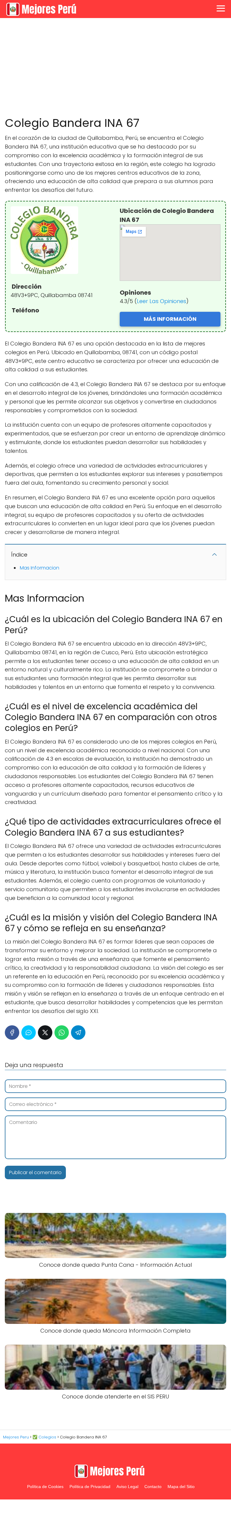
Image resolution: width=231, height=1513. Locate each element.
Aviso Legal (127, 1486)
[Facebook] (12, 1032)
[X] (45, 1032)
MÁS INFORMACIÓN (170, 319)
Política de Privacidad (89, 1486)
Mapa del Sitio (181, 1486)
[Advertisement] (115, 67)
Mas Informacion (39, 567)
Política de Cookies (45, 1486)
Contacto (153, 1486)
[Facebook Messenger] (28, 1032)
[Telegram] (78, 1032)
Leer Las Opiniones (161, 301)
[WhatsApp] (61, 1032)
